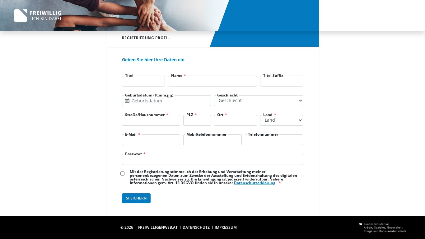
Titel (129, 75)
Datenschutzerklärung (254, 182)
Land (268, 115)
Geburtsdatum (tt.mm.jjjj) (149, 95)
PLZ (189, 115)
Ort (220, 115)
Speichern (136, 198)
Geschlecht (227, 95)
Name (176, 75)
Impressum (226, 227)
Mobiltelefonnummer (206, 134)
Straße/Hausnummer (145, 115)
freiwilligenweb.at (158, 227)
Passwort (133, 154)
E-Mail (131, 134)
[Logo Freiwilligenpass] (37, 15)
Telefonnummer (263, 134)
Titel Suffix (273, 75)
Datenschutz (196, 227)
